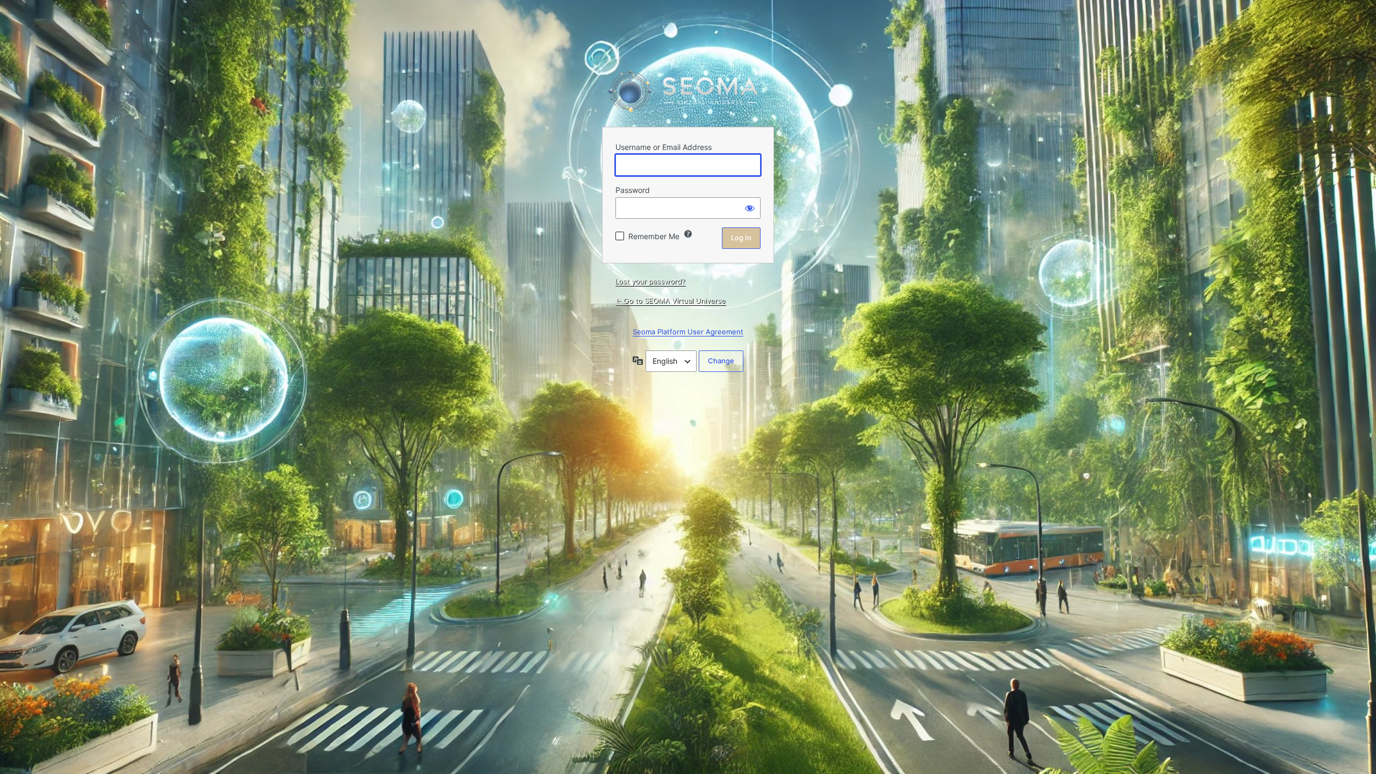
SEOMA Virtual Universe (688, 91)
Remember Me (653, 236)
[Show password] (750, 208)
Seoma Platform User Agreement (688, 331)
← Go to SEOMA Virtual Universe (670, 300)
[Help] (688, 233)
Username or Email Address (663, 147)
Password (632, 190)
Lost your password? (650, 281)
